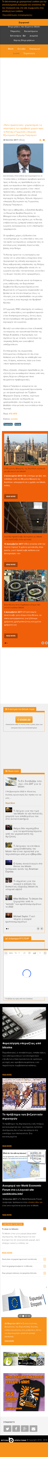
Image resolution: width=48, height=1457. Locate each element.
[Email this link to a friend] (44, 139)
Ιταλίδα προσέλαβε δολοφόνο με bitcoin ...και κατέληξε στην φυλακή (23, 538)
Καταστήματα (31, 31)
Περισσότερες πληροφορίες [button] (17, 14)
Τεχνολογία (29, 53)
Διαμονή (34, 35)
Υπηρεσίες (15, 31)
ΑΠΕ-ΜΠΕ (13, 413)
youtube (14, 418)
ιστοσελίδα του (35, 1202)
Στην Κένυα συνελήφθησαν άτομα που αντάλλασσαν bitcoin (22, 606)
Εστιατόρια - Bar (18, 35)
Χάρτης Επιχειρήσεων (24, 40)
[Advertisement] (24, 90)
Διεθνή (16, 53)
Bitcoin (11, 48)
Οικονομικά (34, 48)
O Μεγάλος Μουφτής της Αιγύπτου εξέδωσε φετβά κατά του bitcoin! (24, 470)
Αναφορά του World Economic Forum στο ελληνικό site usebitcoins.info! (21, 1190)
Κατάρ (18, 424)
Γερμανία (8, 424)
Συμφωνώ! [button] (24, 22)
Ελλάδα (21, 48)
